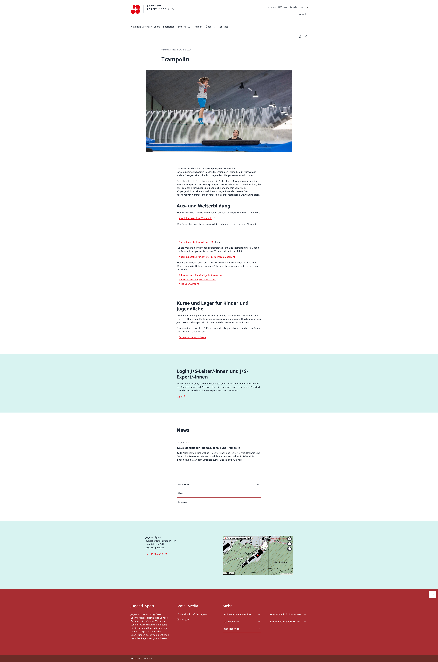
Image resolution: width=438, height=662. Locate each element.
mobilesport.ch (232, 628)
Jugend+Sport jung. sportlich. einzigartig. (161, 7)
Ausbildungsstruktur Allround (194, 242)
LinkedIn (184, 619)
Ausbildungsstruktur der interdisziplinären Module (205, 256)
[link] (219, 451)
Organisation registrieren (192, 337)
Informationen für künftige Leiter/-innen (200, 275)
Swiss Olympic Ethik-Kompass (285, 614)
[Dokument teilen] (306, 36)
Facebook (185, 614)
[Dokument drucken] (300, 36)
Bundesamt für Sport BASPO (285, 621)
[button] (145, 26)
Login (179, 396)
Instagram (201, 614)
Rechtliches (136, 658)
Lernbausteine (231, 621)
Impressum (147, 658)
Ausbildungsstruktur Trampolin (195, 218)
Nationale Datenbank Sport (238, 614)
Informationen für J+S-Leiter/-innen (197, 279)
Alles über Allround (189, 283)
